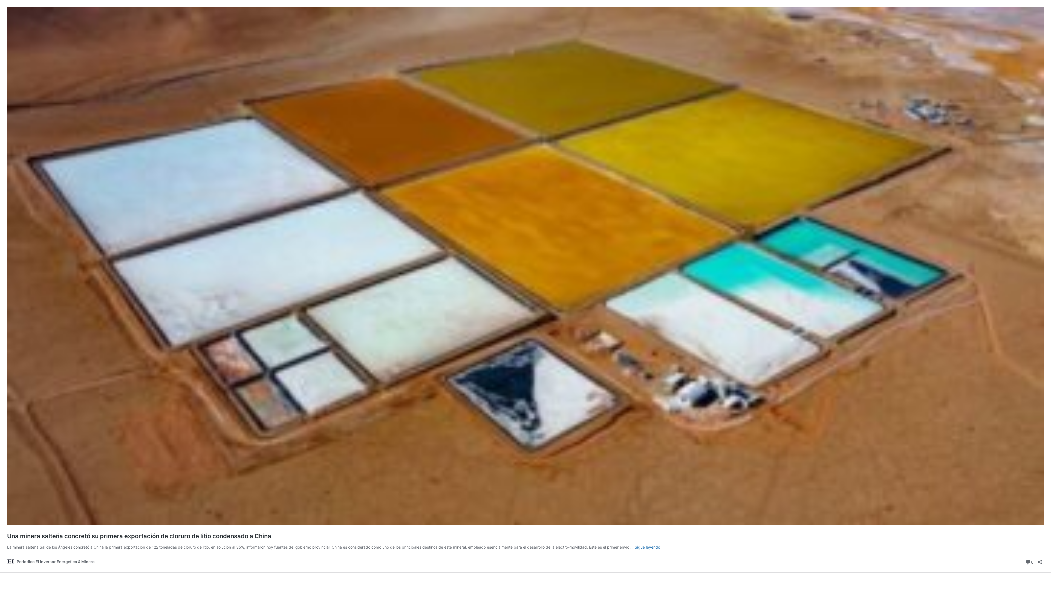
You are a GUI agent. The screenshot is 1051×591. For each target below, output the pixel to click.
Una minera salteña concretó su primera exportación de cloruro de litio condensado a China (139, 536)
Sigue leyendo (647, 547)
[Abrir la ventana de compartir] (1040, 560)
